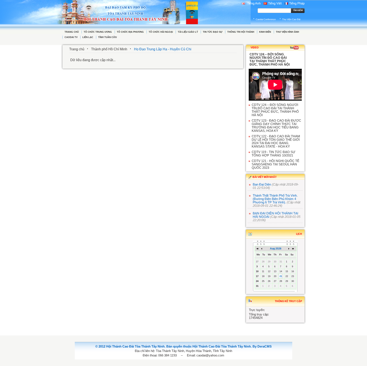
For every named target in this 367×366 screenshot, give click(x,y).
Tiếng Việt (275, 3)
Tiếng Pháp (297, 3)
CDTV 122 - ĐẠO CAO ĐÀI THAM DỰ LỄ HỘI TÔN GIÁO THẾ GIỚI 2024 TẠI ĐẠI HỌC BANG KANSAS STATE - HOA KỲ (276, 141)
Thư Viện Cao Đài (291, 19)
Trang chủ (76, 49)
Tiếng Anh (253, 3)
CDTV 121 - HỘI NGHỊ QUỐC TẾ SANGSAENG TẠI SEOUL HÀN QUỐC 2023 (275, 164)
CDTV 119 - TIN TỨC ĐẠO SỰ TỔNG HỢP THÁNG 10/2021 (273, 153)
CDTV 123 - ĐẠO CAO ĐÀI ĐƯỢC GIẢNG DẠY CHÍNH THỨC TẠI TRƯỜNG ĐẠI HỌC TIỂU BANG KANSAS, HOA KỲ (276, 125)
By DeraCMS (262, 346)
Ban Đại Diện (262, 184)
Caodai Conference (266, 19)
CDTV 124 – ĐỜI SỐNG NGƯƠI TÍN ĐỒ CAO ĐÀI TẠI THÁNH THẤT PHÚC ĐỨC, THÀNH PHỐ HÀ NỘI (275, 110)
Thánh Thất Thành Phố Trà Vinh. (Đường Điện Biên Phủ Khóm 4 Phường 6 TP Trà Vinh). (275, 199)
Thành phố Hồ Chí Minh (109, 49)
